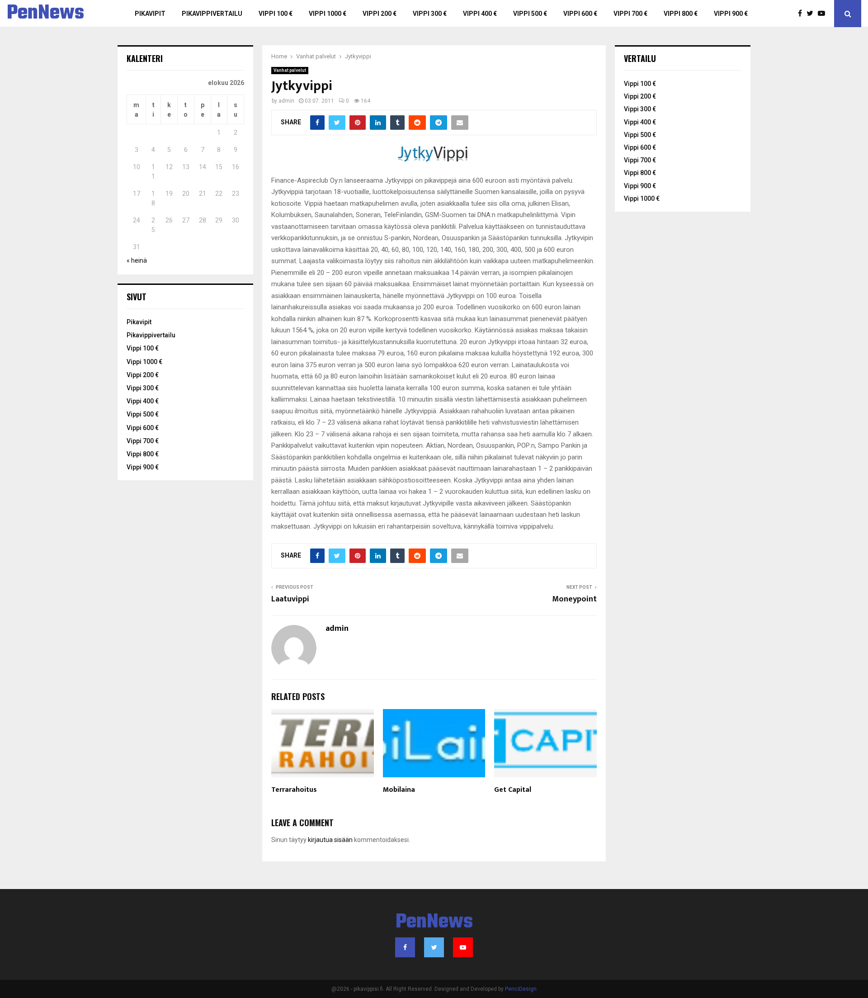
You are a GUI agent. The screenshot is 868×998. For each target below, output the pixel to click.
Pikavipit (150, 13)
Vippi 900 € (731, 13)
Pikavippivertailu (212, 13)
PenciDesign (521, 989)
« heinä (137, 260)
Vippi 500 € (530, 13)
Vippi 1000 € (327, 13)
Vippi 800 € (681, 13)
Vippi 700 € (630, 13)
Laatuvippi (290, 599)
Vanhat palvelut (290, 70)
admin (286, 101)
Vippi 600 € (580, 13)
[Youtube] (824, 13)
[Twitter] (812, 13)
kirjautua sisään (330, 839)
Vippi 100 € (275, 13)
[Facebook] (802, 13)
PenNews (45, 13)
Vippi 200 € (379, 13)
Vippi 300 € (430, 13)
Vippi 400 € (480, 13)
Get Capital (512, 790)
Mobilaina (399, 790)
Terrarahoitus (294, 790)
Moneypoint (574, 599)
